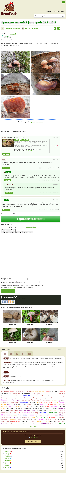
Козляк (47, 406)
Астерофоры (41, 391)
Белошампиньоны (26, 393)
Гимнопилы (35, 400)
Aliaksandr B (8, 463)
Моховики (5, 415)
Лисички (22, 410)
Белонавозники (6, 393)
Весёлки (45, 396)
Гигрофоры (6, 400)
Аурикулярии (54, 391)
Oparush (7, 453)
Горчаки (38, 402)
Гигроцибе (16, 400)
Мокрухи (62, 413)
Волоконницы (59, 396)
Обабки (62, 415)
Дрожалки (30, 404)
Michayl (7, 467)
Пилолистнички (31, 419)
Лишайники (31, 410)
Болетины (4, 396)
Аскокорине (34, 391)
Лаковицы (54, 408)
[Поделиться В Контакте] (3, 301)
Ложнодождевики (42, 410)
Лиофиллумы (13, 411)
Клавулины (34, 406)
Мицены (44, 412)
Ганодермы (45, 398)
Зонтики (12, 406)
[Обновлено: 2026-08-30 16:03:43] (62, 349)
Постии (52, 421)
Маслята (26, 412)
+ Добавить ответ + (31, 219)
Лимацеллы (5, 410)
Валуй (40, 396)
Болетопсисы (11, 396)
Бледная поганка (46, 393)
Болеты (18, 396)
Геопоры (62, 398)
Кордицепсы (10, 408)
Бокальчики (61, 394)
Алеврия (10, 391)
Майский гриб (19, 413)
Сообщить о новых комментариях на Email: (12, 285)
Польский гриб (16, 421)
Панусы (33, 417)
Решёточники (27, 424)
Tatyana (9, 184)
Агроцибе (4, 392)
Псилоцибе (5, 424)
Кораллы (3, 408)
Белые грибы (36, 394)
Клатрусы (41, 406)
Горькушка (44, 402)
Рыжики (53, 424)
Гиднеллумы (25, 400)
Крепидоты (18, 408)
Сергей (7, 454)
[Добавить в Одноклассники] (9, 301)
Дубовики (37, 404)
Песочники (61, 417)
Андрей (13, 34)
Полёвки (24, 421)
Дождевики (11, 404)
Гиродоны (54, 400)
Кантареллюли (26, 406)
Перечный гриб (53, 417)
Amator (7, 458)
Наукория (42, 415)
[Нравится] (43, 168)
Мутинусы (14, 415)
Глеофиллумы (13, 402)
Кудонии (47, 408)
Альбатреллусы (18, 392)
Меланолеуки (35, 413)
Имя (2, 279)
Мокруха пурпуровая (15, 376)
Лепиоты (61, 408)
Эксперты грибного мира (15, 448)
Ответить (6, 154)
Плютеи (40, 419)
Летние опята (13, 372)
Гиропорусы (61, 400)
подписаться (13, 287)
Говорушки (24, 402)
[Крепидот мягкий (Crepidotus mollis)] (8, 143)
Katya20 (7, 460)
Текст (13, 230)
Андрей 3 (8, 451)
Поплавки (31, 421)
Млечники (53, 412)
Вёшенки (27, 398)
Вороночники (18, 398)
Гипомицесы (45, 400)
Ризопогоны (36, 424)
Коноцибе (62, 406)
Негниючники (52, 415)
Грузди (62, 402)
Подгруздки (61, 419)
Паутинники (42, 417)
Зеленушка (4, 406)
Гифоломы (5, 402)
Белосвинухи (16, 394)
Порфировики (39, 421)
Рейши (20, 424)
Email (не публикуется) (8, 282)
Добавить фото (33, 441)
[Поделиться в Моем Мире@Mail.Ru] (13, 301)
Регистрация (60, 11)
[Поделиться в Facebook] (6, 301)
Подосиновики (6, 421)
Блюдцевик (54, 393)
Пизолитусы (11, 419)
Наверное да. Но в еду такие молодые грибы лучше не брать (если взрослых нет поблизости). (36, 358)
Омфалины (5, 417)
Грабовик (50, 402)
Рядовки (61, 423)
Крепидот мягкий (37, 122)
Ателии (48, 391)
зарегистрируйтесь (31, 227)
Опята (12, 417)
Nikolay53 (8, 456)
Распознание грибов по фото (17, 432)
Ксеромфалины (27, 408)
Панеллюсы (19, 417)
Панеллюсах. (28, 150)
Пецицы (4, 419)
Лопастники (10, 413)
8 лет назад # (55, 199)
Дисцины (3, 404)
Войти (49, 11)
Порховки (47, 421)
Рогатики (45, 424)
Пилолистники (20, 419)
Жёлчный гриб (52, 404)
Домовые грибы (21, 404)
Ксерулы (34, 408)
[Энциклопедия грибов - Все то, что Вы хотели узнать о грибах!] (9, 8)
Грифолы (55, 402)
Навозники (33, 415)
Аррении (28, 392)
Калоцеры (19, 406)
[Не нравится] (53, 168)
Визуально (5, 230)
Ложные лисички (53, 410)
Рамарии (14, 424)
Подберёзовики (50, 419)
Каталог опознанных (32, 28)
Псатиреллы (60, 421)
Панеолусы (27, 417)
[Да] (51, 146)
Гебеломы (54, 398)
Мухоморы (22, 415)
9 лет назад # (55, 137)
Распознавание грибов (12, 28)
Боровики (25, 395)
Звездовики (60, 404)
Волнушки (51, 396)
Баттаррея (62, 391)
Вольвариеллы (6, 398)
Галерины (36, 398)
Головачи (32, 402)
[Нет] (57, 146)
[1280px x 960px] (15, 62)
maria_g (7, 462)
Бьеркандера (34, 396)
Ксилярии (41, 408)
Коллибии (54, 406)
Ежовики (44, 404)
